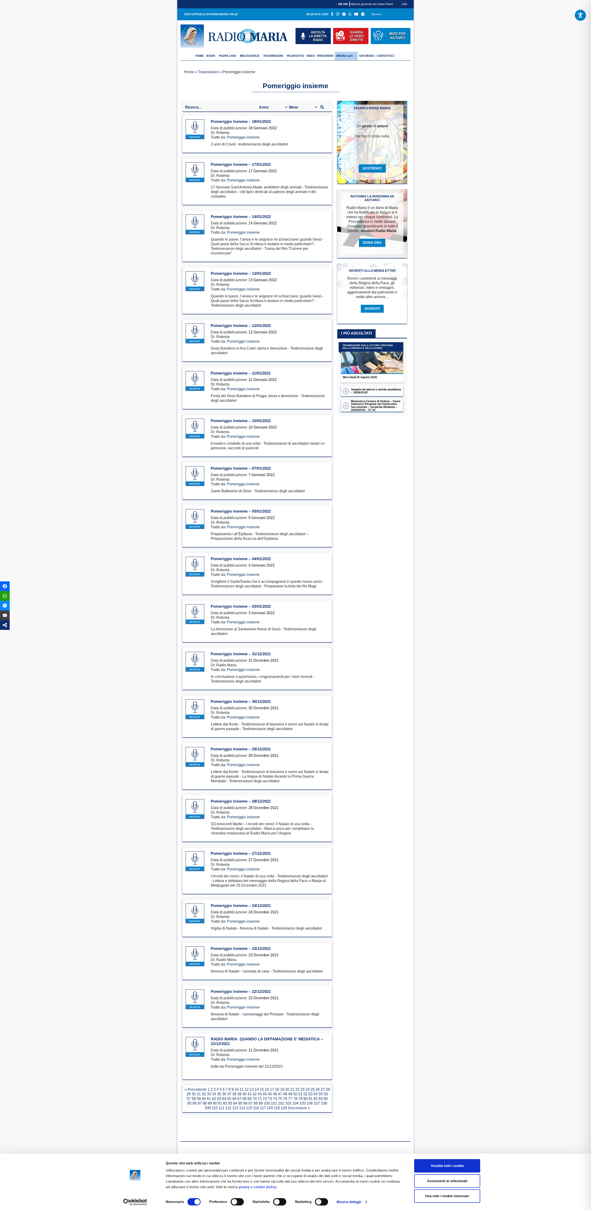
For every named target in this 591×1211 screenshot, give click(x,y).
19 (282, 1089)
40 (244, 1094)
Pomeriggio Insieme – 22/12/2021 (241, 991)
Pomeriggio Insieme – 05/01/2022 (241, 511)
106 (310, 1103)
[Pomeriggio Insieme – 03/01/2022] (195, 614)
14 (257, 1089)
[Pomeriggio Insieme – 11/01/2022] (195, 381)
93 (230, 1103)
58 (194, 1099)
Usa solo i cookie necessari (447, 1196)
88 (205, 1103)
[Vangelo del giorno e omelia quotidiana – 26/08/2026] (346, 391)
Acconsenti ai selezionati (447, 1181)
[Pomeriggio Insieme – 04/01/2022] (195, 567)
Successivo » (299, 1108)
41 (249, 1094)
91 (220, 1103)
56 (326, 1094)
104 (295, 1103)
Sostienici (366, 55)
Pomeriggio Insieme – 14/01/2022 (241, 216)
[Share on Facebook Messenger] (5, 605)
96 (245, 1103)
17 (272, 1089)
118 (270, 1108)
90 (215, 1103)
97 (250, 1103)
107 (317, 1103)
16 (267, 1089)
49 (290, 1094)
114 (242, 1108)
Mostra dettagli (349, 1202)
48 (285, 1094)
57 (189, 1099)
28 (328, 1089)
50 (295, 1094)
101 (274, 1103)
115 (249, 1108)
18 (277, 1089)
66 (234, 1099)
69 (249, 1099)
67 (239, 1099)
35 (219, 1094)
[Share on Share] (5, 625)
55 (321, 1094)
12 (246, 1089)
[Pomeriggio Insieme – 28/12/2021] (195, 809)
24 (307, 1089)
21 (292, 1089)
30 (194, 1094)
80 (305, 1099)
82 (316, 1099)
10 (237, 1089)
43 (260, 1094)
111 (221, 1108)
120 (284, 1108)
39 (239, 1094)
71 (260, 1099)
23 (302, 1089)
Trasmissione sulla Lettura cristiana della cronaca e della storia (367, 347)
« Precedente (196, 1089)
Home (189, 72)
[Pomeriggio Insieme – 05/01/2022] (195, 519)
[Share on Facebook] (5, 586)
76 (285, 1099)
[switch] (237, 1201)
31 (199, 1094)
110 (215, 1108)
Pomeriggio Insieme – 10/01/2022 (241, 421)
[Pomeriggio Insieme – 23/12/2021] (195, 956)
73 (270, 1099)
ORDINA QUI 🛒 (346, 55)
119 (277, 1108)
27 (323, 1089)
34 (214, 1094)
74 (275, 1099)
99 (261, 1103)
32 (204, 1094)
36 (224, 1094)
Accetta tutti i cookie (447, 1166)
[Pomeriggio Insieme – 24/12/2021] (195, 913)
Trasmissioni (273, 55)
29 (189, 1094)
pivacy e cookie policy (258, 1187)
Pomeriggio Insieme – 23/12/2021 (241, 948)
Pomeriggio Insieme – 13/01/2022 (241, 273)
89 (210, 1103)
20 (287, 1089)
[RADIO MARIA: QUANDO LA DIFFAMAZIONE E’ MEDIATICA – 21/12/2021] (195, 1047)
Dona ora (372, 243)
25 (313, 1089)
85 (189, 1103)
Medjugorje (249, 55)
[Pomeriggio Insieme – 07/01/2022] (195, 476)
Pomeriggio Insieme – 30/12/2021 (241, 701)
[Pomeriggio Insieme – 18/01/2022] (195, 129)
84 (326, 1099)
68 (244, 1099)
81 (310, 1099)
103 (288, 1103)
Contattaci (385, 55)
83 (321, 1099)
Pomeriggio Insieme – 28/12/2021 (241, 801)
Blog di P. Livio (317, 14)
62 (214, 1099)
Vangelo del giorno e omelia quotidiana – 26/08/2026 (376, 391)
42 (255, 1094)
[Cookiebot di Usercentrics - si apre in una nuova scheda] (135, 1202)
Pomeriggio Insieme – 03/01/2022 (241, 606)
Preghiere (325, 55)
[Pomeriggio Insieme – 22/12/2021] (195, 999)
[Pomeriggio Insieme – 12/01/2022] (195, 333)
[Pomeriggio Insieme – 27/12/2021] (195, 861)
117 (263, 1108)
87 (200, 1103)
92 (225, 1103)
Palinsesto (295, 55)
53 (310, 1094)
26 (318, 1089)
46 (275, 1094)
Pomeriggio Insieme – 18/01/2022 (241, 121)
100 (267, 1103)
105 (302, 1103)
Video (310, 55)
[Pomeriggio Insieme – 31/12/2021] (195, 662)
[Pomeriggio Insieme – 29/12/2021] (195, 757)
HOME (200, 55)
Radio (210, 55)
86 (195, 1103)
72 (265, 1099)
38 (234, 1094)
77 (290, 1099)
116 (256, 1108)
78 (295, 1099)
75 (280, 1099)
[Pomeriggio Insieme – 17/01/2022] (195, 172)
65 (229, 1099)
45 (270, 1094)
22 (297, 1089)
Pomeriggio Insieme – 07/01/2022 (241, 468)
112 (228, 1108)
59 (199, 1099)
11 (242, 1089)
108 (324, 1103)
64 (224, 1099)
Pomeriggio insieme (243, 137)
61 (209, 1099)
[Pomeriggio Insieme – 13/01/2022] (195, 281)
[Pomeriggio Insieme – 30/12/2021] (195, 709)
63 (219, 1099)
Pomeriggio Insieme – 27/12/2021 (241, 853)
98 (255, 1103)
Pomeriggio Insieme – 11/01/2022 (241, 373)
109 (208, 1108)
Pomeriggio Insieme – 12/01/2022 (241, 325)
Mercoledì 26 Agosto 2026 (360, 377)
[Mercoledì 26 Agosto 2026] (372, 358)
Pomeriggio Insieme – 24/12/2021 (241, 905)
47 (280, 1094)
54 (316, 1094)
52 (305, 1094)
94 (235, 1103)
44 (265, 1094)
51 (300, 1094)
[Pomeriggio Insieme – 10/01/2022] (195, 429)
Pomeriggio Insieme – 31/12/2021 (241, 654)
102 (281, 1103)
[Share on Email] (5, 615)
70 (255, 1099)
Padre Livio (227, 55)
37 (229, 1094)
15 (262, 1089)
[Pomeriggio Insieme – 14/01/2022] (195, 224)
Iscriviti (372, 309)
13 (252, 1089)
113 (235, 1108)
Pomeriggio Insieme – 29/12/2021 (241, 749)
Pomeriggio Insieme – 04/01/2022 (241, 559)
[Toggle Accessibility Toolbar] (580, 15)
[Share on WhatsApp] (5, 596)
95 (240, 1103)
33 (209, 1094)
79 (300, 1099)
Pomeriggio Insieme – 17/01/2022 (241, 164)
